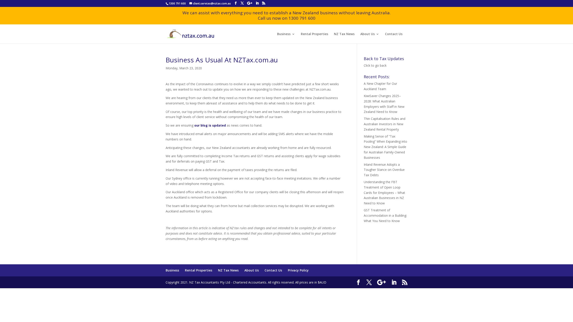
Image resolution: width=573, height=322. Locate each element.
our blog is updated (210, 125)
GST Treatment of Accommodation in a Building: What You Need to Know (385, 215)
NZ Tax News (344, 34)
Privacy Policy (298, 270)
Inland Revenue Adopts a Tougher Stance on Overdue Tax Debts (384, 169)
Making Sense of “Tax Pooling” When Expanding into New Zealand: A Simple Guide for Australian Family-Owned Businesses (385, 147)
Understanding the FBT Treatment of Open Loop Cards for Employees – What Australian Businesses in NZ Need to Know (384, 192)
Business (284, 34)
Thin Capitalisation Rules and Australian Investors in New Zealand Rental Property (384, 124)
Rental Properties (314, 34)
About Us (367, 34)
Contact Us (393, 34)
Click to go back (375, 65)
